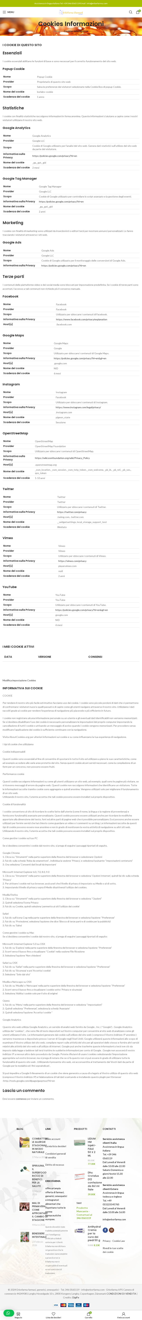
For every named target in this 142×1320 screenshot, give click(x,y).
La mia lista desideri (55, 1146)
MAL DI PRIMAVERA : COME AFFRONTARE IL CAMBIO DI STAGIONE (40, 1211)
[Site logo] (71, 11)
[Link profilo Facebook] (105, 1230)
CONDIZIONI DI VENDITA (121, 1293)
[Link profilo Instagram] (111, 1230)
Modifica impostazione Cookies (19, 680)
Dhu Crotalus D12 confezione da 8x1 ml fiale (95, 1181)
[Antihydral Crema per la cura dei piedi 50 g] (79, 1236)
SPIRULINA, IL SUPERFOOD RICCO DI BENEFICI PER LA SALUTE (39, 1176)
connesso (21, 1098)
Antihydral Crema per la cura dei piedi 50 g (94, 1233)
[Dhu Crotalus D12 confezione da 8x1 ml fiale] (79, 1183)
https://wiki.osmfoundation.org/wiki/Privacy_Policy (62, 457)
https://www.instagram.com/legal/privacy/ (78, 407)
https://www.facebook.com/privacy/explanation (81, 319)
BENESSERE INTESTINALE (39, 1235)
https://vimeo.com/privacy (72, 560)
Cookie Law (118, 1240)
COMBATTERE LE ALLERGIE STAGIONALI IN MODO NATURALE (40, 1145)
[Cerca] (130, 12)
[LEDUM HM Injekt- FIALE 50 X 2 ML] (79, 1151)
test (79, 1203)
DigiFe (75, 1297)
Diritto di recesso (54, 1164)
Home (57, 31)
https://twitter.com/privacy (71, 511)
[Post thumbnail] (24, 1148)
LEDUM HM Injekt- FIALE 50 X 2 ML (92, 1147)
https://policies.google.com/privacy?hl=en (54, 155)
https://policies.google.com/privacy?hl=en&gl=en (80, 358)
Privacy (106, 1240)
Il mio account (52, 1138)
